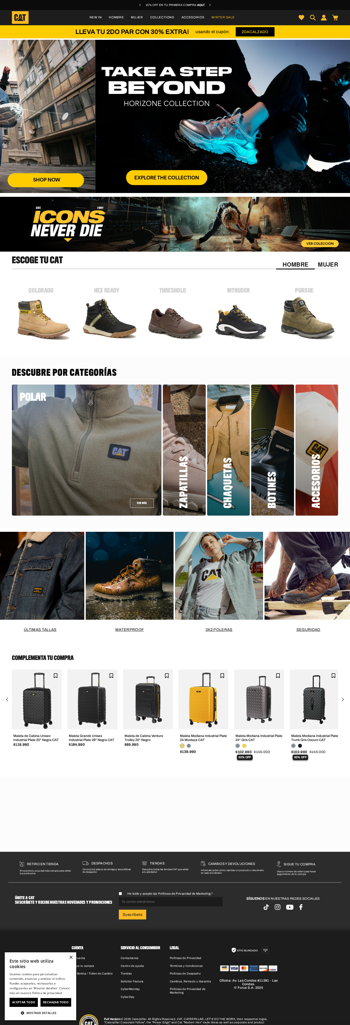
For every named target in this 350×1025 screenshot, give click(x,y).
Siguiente (343, 699)
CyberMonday (130, 989)
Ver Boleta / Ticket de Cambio (92, 973)
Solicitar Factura (132, 981)
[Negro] (300, 746)
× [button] (71, 957)
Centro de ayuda (132, 966)
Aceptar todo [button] (23, 1002)
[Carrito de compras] (335, 18)
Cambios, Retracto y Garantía (190, 981)
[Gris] (189, 746)
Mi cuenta (78, 958)
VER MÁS (142, 503)
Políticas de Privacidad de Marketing (184, 893)
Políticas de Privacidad (185, 958)
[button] (116, 17)
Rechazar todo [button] (56, 1002)
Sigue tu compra (83, 966)
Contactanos (130, 958)
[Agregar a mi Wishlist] (55, 675)
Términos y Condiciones (186, 966)
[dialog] (40, 986)
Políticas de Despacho (185, 973)
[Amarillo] (182, 746)
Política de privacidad (47, 993)
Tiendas (126, 973)
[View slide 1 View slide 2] (175, 116)
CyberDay (128, 997)
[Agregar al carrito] (37, 722)
